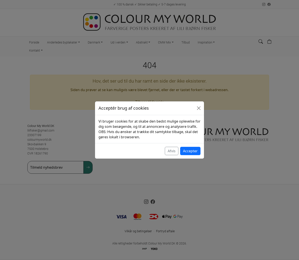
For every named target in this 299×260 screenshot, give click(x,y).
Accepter (190, 151)
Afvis (172, 151)
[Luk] (198, 108)
